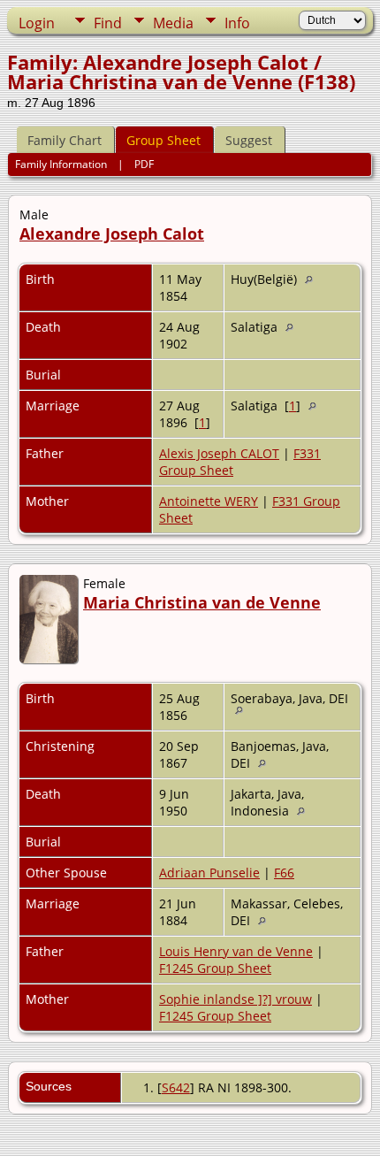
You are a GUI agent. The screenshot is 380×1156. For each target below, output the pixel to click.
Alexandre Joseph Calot (111, 233)
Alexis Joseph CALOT (219, 453)
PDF (144, 164)
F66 (284, 872)
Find (108, 23)
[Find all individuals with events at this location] (313, 279)
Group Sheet (163, 140)
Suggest (248, 140)
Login (37, 23)
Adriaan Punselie (209, 872)
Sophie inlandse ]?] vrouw (235, 999)
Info (237, 23)
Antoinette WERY (208, 501)
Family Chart (64, 140)
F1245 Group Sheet (215, 968)
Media (173, 23)
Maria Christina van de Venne (202, 602)
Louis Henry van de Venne (236, 951)
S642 (176, 1087)
